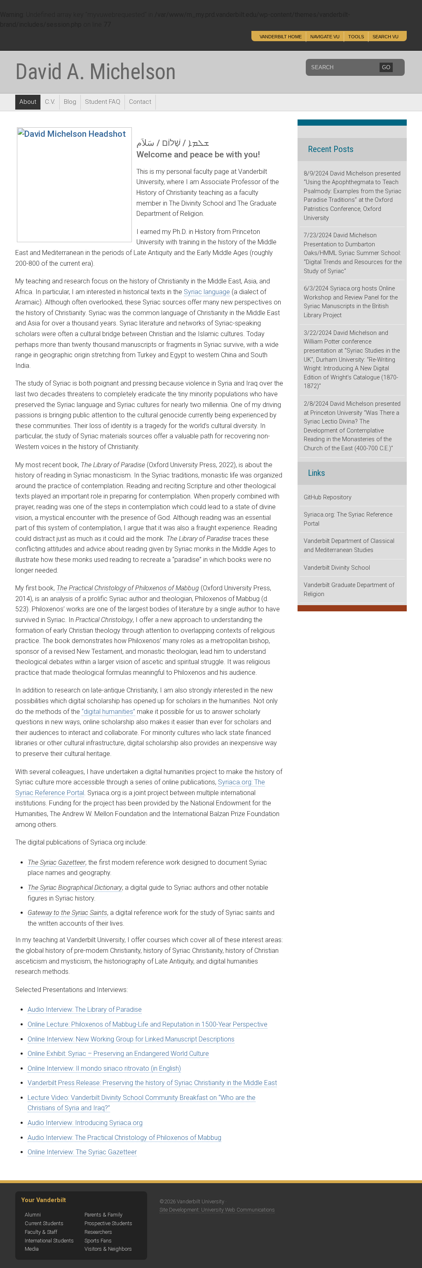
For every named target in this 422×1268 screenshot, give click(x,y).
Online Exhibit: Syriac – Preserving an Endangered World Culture (118, 1053)
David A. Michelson (95, 71)
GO (386, 67)
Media (32, 1249)
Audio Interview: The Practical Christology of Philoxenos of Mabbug (124, 1138)
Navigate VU (325, 36)
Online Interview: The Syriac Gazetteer (82, 1152)
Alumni (33, 1215)
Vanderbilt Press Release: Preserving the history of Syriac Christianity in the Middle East (152, 1083)
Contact (140, 101)
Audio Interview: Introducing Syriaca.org (85, 1123)
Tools (356, 36)
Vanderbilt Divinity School (337, 567)
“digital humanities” (108, 712)
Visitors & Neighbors (108, 1249)
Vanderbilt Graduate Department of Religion (349, 590)
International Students (49, 1241)
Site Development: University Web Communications (217, 1210)
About (27, 101)
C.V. (50, 101)
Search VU (386, 36)
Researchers (98, 1232)
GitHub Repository (328, 497)
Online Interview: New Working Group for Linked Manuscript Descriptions (131, 1039)
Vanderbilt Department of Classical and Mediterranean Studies (349, 546)
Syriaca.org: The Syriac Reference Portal (348, 519)
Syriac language (207, 292)
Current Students (44, 1223)
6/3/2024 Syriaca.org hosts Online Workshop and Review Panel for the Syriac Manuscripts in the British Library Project (351, 302)
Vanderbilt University (72, 40)
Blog (70, 101)
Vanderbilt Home (281, 36)
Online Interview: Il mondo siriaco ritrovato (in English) (104, 1068)
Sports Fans (98, 1241)
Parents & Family (103, 1215)
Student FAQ (102, 101)
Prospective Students (108, 1223)
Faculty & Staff (41, 1232)
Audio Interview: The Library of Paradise (85, 1009)
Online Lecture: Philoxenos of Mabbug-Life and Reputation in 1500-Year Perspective (147, 1024)
